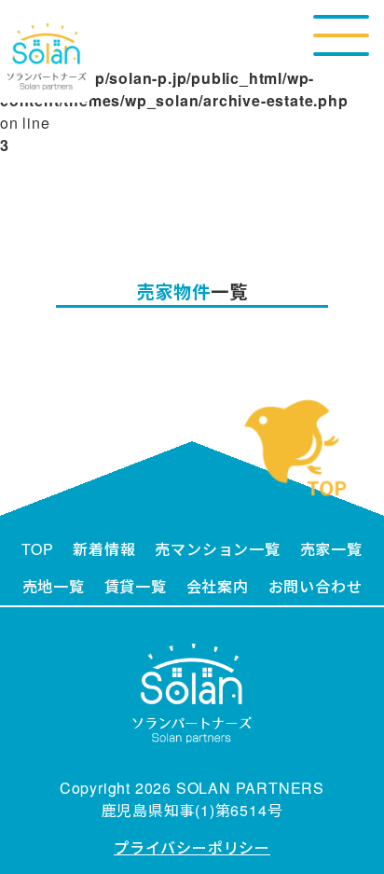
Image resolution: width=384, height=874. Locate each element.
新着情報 (104, 549)
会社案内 (217, 586)
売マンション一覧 (217, 549)
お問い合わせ (315, 586)
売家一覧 (331, 549)
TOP (37, 549)
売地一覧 (53, 586)
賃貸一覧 (135, 586)
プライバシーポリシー (192, 847)
